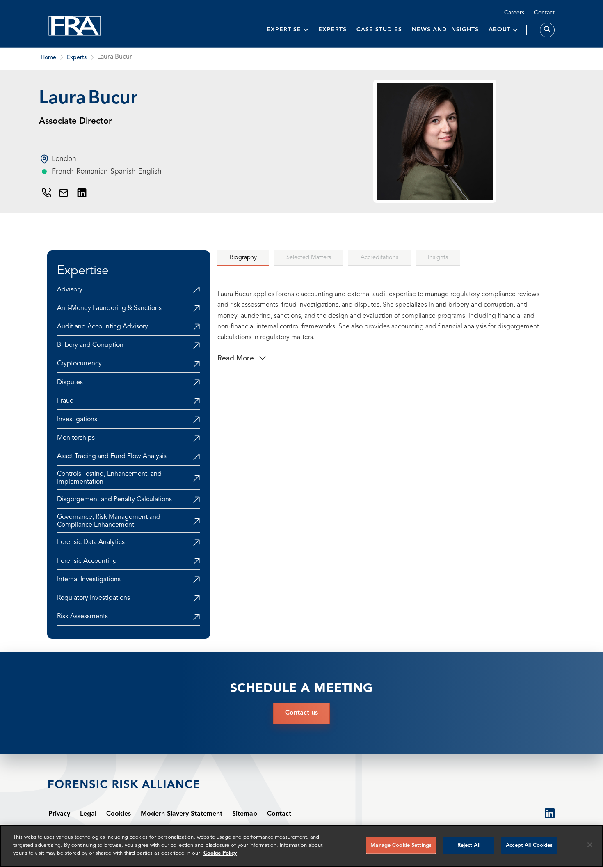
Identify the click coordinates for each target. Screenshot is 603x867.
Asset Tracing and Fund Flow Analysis (112, 456)
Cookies (118, 814)
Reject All (468, 845)
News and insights (445, 29)
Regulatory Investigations (93, 598)
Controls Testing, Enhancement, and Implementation (109, 478)
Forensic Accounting (87, 561)
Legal (88, 814)
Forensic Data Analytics (91, 542)
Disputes (70, 382)
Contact (544, 13)
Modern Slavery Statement (181, 814)
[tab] (243, 258)
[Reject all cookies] (590, 845)
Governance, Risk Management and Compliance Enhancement (108, 521)
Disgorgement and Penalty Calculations (114, 499)
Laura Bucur (114, 57)
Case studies (379, 29)
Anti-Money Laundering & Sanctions (109, 308)
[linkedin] (550, 814)
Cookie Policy (220, 853)
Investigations (77, 419)
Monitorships (76, 438)
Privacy (59, 814)
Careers (514, 13)
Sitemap (244, 814)
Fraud (65, 401)
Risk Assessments (82, 616)
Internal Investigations (89, 579)
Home (48, 57)
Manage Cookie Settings (401, 845)
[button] (287, 30)
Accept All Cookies (529, 845)
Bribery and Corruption (90, 345)
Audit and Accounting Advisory (102, 326)
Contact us (301, 713)
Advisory (69, 290)
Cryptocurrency (79, 363)
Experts (332, 29)
